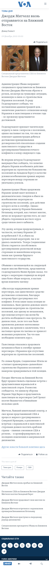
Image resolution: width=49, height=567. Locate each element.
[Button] (40, 42)
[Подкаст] (34, 545)
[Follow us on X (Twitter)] (10, 545)
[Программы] (19, 563)
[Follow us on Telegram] (4, 551)
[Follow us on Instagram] (22, 545)
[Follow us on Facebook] (4, 545)
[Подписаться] (40, 545)
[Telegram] (30, 563)
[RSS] (28, 545)
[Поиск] (42, 563)
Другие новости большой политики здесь (23, 447)
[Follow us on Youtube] (16, 545)
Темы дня (7, 11)
